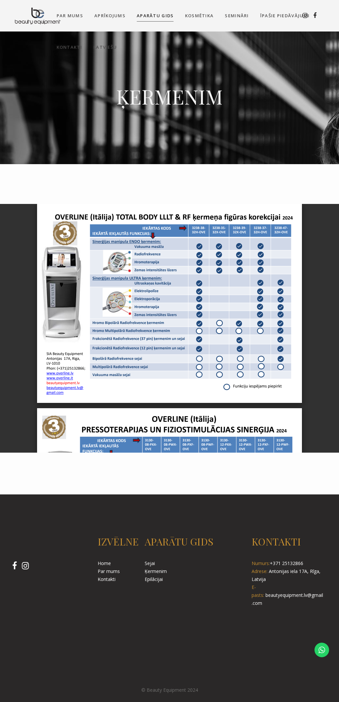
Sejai (150, 563)
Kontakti (107, 579)
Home (104, 563)
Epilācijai (154, 579)
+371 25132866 (286, 563)
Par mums (109, 571)
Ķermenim (156, 571)
